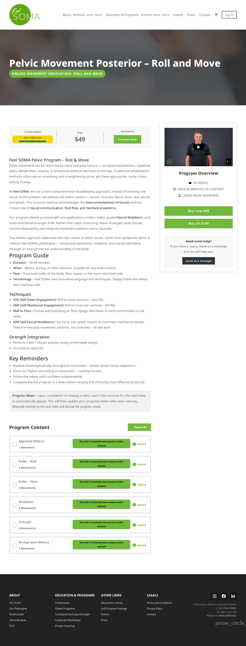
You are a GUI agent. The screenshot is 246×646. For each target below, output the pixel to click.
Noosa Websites (227, 615)
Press (191, 15)
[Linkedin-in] (233, 596)
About (67, 15)
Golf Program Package (114, 608)
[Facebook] (223, 596)
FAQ (11, 626)
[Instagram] (214, 596)
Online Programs (65, 608)
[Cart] (216, 14)
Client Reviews (17, 620)
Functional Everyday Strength (72, 614)
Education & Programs (122, 15)
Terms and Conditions (159, 602)
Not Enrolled (32, 137)
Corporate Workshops (68, 620)
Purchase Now (127, 139)
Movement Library (112, 602)
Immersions (62, 602)
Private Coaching (65, 626)
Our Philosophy (18, 608)
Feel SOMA (230, 608)
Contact (205, 15)
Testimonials (16, 614)
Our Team (15, 602)
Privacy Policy (154, 608)
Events (178, 15)
